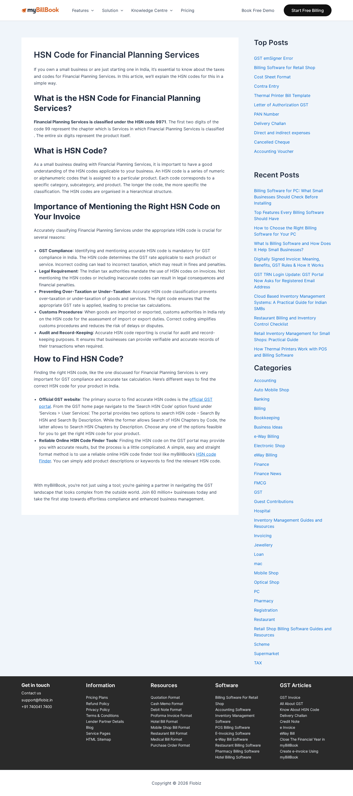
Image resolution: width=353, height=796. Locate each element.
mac (258, 563)
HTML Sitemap (98, 739)
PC (257, 591)
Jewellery (263, 544)
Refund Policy (97, 703)
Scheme (262, 644)
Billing (260, 408)
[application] (91, 10)
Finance (261, 464)
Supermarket (266, 653)
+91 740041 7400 (36, 706)
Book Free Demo (258, 10)
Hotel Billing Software (233, 757)
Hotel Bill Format (164, 721)
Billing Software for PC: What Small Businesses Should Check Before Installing (288, 197)
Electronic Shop (269, 445)
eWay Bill (287, 733)
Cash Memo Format (167, 703)
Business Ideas (268, 427)
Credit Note (290, 721)
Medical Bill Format (166, 739)
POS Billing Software (232, 727)
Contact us (31, 693)
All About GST (291, 703)
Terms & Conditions (102, 715)
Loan (259, 554)
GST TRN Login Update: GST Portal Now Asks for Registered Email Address (289, 280)
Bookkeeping (267, 417)
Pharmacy (263, 600)
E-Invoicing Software (232, 733)
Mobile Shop (266, 572)
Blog (90, 727)
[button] (308, 10)
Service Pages (98, 733)
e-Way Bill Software (231, 739)
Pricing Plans (97, 697)
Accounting (265, 380)
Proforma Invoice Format (171, 715)
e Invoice (287, 727)
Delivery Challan (293, 715)
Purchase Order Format (170, 745)
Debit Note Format (166, 709)
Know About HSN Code (299, 709)
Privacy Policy (98, 709)
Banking (262, 399)
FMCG (260, 482)
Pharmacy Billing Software (237, 751)
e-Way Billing (266, 436)
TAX (258, 662)
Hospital (262, 510)
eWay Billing (265, 454)
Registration (266, 610)
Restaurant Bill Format (169, 733)
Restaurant (264, 619)
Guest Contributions (273, 501)
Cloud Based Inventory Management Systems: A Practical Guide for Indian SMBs (290, 302)
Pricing (187, 10)
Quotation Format (165, 697)
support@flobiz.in (37, 700)
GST (258, 492)
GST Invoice (290, 697)
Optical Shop (266, 582)
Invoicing (263, 535)
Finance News (267, 473)
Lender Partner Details (105, 721)
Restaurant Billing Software (238, 745)
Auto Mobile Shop (271, 389)
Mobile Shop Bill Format (170, 727)
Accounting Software (233, 709)
